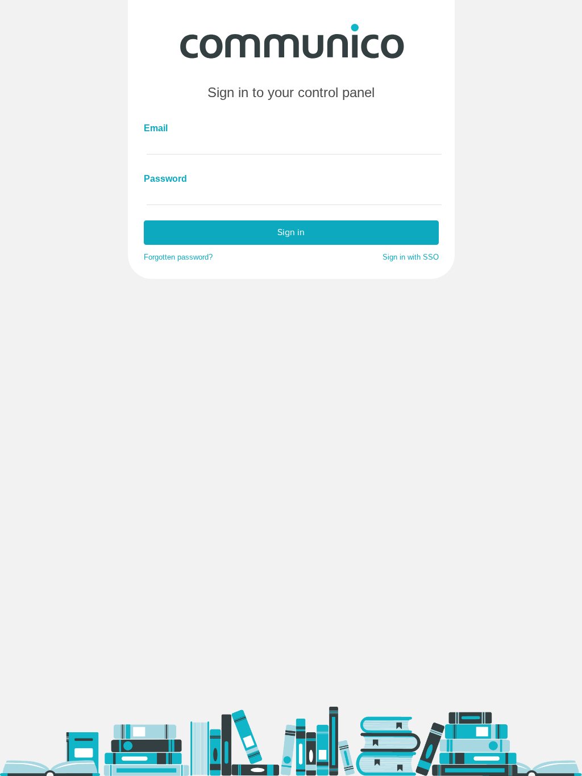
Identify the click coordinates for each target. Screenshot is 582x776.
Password (161, 178)
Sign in (291, 232)
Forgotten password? (178, 257)
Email (156, 128)
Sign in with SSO (411, 257)
